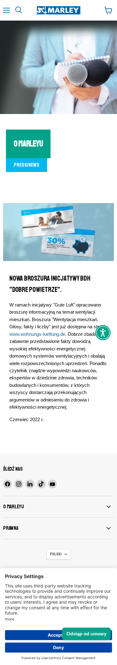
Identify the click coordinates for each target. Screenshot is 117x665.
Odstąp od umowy (86, 633)
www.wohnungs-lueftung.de (37, 334)
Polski (55, 554)
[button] (103, 332)
